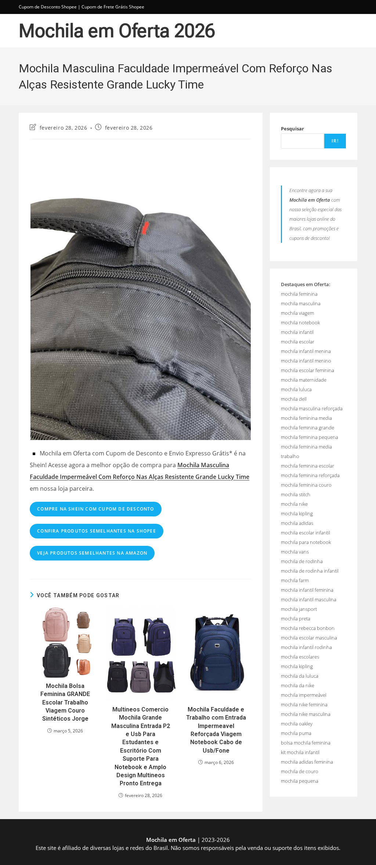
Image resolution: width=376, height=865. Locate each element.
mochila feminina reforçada (310, 475)
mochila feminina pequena (309, 437)
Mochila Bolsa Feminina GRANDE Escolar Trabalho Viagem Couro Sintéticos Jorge (65, 702)
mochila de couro (299, 771)
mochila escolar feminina (307, 370)
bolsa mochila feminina (305, 742)
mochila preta (295, 618)
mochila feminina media (306, 418)
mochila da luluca (299, 676)
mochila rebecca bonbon (308, 628)
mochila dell (294, 399)
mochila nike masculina (305, 714)
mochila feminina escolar (307, 465)
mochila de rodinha (302, 561)
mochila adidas (297, 523)
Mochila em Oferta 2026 (117, 31)
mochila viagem (297, 313)
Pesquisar (292, 128)
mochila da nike (297, 685)
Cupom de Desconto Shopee (48, 7)
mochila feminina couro (306, 485)
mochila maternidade (303, 379)
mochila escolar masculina (309, 637)
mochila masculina (301, 303)
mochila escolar (297, 341)
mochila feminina (299, 294)
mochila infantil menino (306, 360)
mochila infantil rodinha (306, 647)
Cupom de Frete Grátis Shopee (113, 7)
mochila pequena (299, 781)
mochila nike (294, 504)
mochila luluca (296, 389)
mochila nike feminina (304, 704)
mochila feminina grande (307, 427)
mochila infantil (297, 332)
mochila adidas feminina (307, 761)
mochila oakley (296, 723)
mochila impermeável (303, 695)
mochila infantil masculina (308, 599)
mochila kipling (297, 513)
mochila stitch (295, 494)
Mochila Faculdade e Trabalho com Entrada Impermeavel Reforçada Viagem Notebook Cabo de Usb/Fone (216, 730)
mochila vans (295, 551)
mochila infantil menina (306, 351)
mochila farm (295, 580)
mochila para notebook (306, 542)
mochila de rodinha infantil (310, 570)
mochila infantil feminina (307, 590)
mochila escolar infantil (305, 532)
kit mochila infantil (300, 752)
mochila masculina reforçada (312, 408)
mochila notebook (300, 322)
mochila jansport (299, 609)
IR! (335, 141)
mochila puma (296, 733)
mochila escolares (300, 656)
